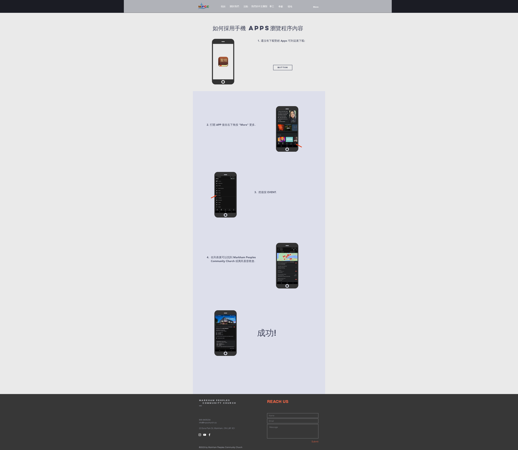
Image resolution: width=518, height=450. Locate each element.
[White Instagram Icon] (200, 435)
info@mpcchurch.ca (208, 422)
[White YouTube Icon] (204, 435)
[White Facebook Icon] (209, 435)
